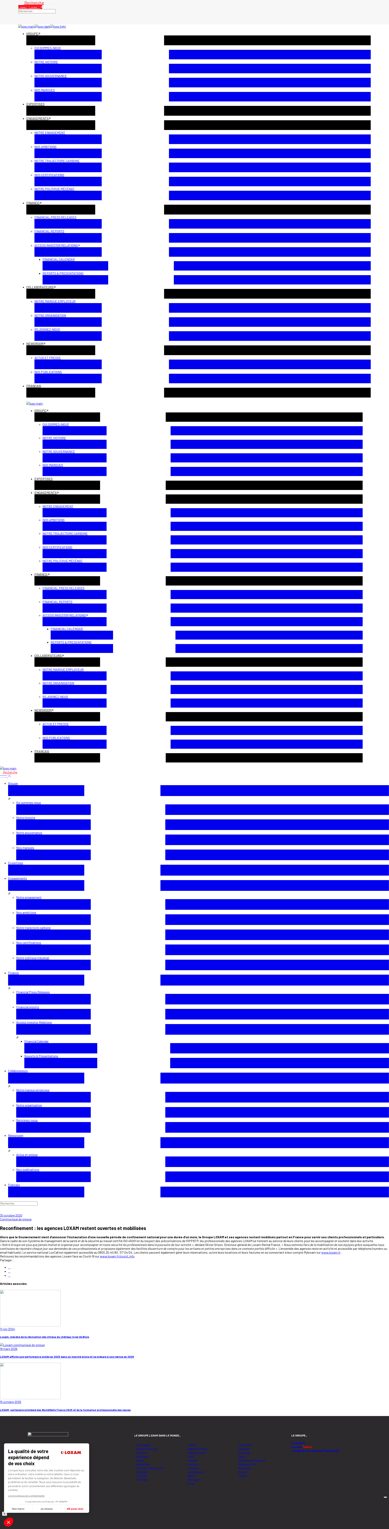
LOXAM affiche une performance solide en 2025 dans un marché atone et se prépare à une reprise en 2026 (67, 1356)
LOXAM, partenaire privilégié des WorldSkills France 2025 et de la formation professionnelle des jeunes (65, 1410)
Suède (242, 1472)
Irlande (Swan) (196, 1452)
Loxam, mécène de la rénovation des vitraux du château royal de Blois (44, 1336)
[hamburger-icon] (385, 1497)
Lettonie (193, 1464)
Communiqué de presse (16, 1219)
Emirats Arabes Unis (150, 1468)
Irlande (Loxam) (197, 1449)
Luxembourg (195, 1472)
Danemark (143, 1464)
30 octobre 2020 (11, 1215)
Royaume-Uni (247, 1464)
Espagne (142, 1472)
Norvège (193, 1479)
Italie (190, 1456)
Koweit (192, 1460)
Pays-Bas (244, 1445)
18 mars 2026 (8, 1349)
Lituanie (193, 1468)
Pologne (243, 1449)
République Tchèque (251, 1460)
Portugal (244, 1452)
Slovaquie (244, 1468)
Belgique (142, 1456)
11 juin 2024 (7, 1329)
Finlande (142, 1479)
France (192, 1445)
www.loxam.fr (331, 1252)
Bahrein (141, 1452)
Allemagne (143, 1445)
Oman (191, 1483)
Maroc (191, 1476)
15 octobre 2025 (10, 1402)
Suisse (242, 1476)
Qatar (242, 1456)
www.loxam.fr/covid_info (117, 1256)
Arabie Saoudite (147, 1449)
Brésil (140, 1460)
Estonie (141, 1476)
